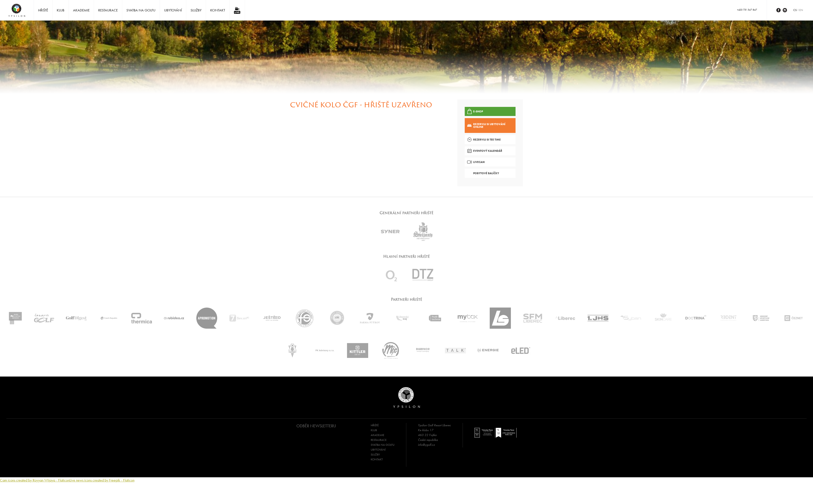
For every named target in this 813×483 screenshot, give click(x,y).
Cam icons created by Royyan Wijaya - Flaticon (34, 480)
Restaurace (108, 10)
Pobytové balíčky (486, 173)
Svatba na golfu (140, 10)
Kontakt (217, 10)
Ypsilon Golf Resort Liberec (16, 10)
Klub (60, 10)
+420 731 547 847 (747, 9)
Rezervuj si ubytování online (489, 125)
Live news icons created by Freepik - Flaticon (101, 480)
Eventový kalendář (487, 151)
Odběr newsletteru (316, 426)
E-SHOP (478, 111)
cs (795, 10)
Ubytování (173, 10)
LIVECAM (479, 162)
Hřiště (43, 10)
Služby (196, 10)
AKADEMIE (81, 10)
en (801, 10)
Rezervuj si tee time (487, 139)
